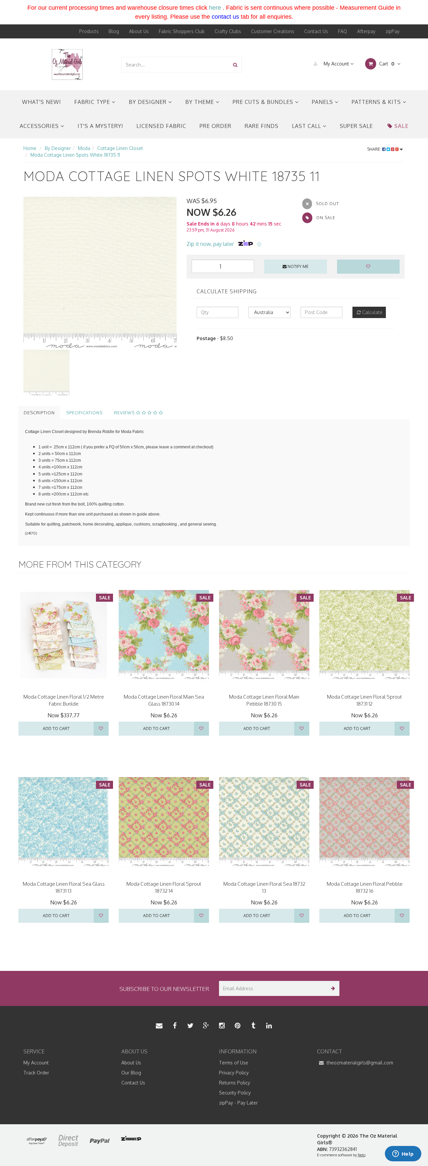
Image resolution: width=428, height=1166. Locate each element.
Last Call (307, 126)
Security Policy (235, 1093)
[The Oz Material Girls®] (67, 64)
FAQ (342, 31)
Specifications (84, 412)
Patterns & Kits (377, 102)
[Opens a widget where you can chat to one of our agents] (403, 1154)
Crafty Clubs (228, 31)
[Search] (235, 64)
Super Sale (356, 126)
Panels (323, 102)
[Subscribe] (331, 988)
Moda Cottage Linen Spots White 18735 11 (75, 155)
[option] (100, 273)
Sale (401, 126)
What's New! (41, 102)
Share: (374, 149)
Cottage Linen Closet (120, 148)
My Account (336, 63)
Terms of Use (233, 1062)
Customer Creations (272, 31)
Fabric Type (93, 102)
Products (89, 31)
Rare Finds (262, 126)
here (215, 7)
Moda (84, 148)
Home (29, 148)
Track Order (36, 1072)
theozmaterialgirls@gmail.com (359, 1062)
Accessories (40, 126)
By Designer (148, 102)
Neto (361, 1155)
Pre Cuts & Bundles (264, 102)
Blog (114, 31)
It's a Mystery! (100, 126)
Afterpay (366, 31)
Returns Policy (234, 1082)
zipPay (393, 31)
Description (39, 412)
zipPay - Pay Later (238, 1103)
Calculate (372, 312)
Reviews (125, 412)
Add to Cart (56, 728)
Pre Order (215, 126)
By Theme (200, 102)
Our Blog (131, 1072)
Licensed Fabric (161, 126)
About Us (139, 31)
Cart (386, 63)
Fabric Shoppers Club (182, 31)
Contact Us (316, 31)
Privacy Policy (234, 1072)
